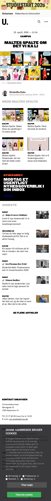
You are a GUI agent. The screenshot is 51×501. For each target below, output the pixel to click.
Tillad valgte (27, 485)
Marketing (29, 479)
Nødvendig (14, 476)
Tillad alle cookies (24, 494)
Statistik (13, 479)
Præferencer (31, 476)
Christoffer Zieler (17, 92)
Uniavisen (7, 13)
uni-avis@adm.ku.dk (18, 419)
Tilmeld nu (8, 195)
